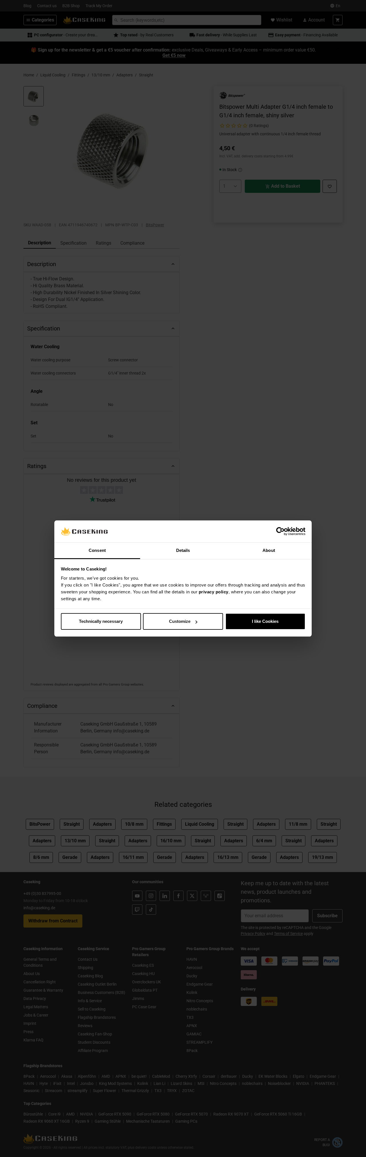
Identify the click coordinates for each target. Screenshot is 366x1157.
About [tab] (268, 550)
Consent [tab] (97, 550)
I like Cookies (265, 621)
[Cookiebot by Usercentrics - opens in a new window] (280, 531)
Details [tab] (183, 550)
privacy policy (213, 591)
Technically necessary (101, 621)
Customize (179, 621)
